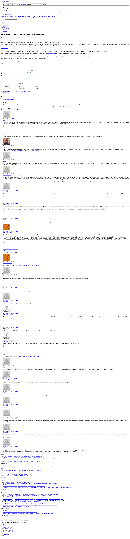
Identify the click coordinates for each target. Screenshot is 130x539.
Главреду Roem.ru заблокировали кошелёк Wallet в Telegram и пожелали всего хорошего (42, 503)
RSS (4, 535)
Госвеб (4, 23)
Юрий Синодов (6, 147)
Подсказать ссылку (5, 478)
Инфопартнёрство (7, 527)
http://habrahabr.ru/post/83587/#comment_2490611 (28, 265)
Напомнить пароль (23, 4)
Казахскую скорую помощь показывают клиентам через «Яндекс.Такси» (33, 495)
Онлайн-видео (16, 91)
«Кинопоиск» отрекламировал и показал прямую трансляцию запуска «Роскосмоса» (25, 486)
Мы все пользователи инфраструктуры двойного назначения (20, 460)
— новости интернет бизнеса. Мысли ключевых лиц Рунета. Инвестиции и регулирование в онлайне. (26, 17)
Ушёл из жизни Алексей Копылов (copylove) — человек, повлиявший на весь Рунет (23, 457)
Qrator (13, 531)
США (21, 91)
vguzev (4, 161)
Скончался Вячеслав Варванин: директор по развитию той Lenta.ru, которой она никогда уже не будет (38, 499)
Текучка (5, 31)
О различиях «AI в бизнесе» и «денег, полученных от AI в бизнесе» (20, 512)
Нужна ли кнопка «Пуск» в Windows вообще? (28, 501)
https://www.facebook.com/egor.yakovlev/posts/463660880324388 (25, 150)
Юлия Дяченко (26, 91)
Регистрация (6, 1)
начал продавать (51, 53)
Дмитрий (10, 505)
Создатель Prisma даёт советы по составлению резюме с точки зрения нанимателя (22, 470)
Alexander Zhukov (7, 275)
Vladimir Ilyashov (12, 501)
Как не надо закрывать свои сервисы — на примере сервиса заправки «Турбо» (34, 496)
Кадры (4, 26)
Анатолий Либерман (8, 314)
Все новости (3, 489)
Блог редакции (6, 533)
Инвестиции (6, 25)
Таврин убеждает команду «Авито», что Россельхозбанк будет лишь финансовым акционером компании (39, 500)
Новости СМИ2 (4, 48)
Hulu (9, 91)
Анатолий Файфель (7, 232)
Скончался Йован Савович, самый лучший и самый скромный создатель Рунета (23, 456)
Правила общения (7, 525)
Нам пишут (6, 28)
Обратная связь (6, 534)
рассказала (31, 45)
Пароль (25, 4)
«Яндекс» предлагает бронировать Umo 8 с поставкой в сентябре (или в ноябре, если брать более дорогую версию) (31, 465)
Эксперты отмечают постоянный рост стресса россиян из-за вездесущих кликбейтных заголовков (28, 484)
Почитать (3, 468)
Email (4, 4)
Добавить (4, 109)
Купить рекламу (7, 14)
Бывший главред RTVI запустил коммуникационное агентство (20, 482)
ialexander (5, 191)
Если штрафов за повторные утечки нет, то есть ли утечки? (18, 510)
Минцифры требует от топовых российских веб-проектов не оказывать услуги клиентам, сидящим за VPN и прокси (31, 458)
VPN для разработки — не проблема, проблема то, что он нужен (18, 474)
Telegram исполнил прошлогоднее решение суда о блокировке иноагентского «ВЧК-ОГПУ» (36, 505)
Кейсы (4, 27)
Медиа (4, 22)
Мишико (10, 494)
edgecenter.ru (11, 530)
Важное (2, 454)
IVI (12, 91)
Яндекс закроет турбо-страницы (22, 506)
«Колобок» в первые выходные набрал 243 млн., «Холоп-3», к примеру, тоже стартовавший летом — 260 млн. (31, 483)
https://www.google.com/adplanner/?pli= (17, 303)
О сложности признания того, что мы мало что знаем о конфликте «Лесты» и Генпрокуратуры (36, 494)
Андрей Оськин (7, 175)
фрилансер (10, 499)
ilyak (4, 102)
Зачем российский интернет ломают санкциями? (14, 473)
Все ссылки (3, 477)
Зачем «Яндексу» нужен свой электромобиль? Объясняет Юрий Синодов (22, 461)
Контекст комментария (8, 99)
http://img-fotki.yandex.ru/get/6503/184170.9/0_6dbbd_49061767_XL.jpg (28, 356)
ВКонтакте (8, 10)
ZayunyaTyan (11, 495)
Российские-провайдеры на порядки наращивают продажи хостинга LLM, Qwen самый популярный (28, 513)
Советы (5, 29)
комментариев (4, 92)
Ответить (15, 118)
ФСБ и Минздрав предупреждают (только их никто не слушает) (18, 475)
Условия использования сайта (10, 524)
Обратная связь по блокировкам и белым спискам (14, 471)
